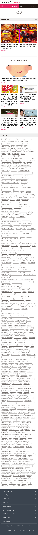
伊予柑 (10, 325)
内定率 (15, 332)
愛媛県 (27, 381)
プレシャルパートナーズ (24, 272)
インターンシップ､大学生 (8, 180)
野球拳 (18, 470)
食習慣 (9, 480)
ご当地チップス (26, 221)
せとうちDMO (14, 245)
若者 (16, 449)
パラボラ (24, 265)
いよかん (30, 173)
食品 (31, 478)
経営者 (4, 446)
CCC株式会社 (6, 146)
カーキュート (6, 197)
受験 (15, 340)
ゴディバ (11, 214)
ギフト (31, 202)
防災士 (29, 475)
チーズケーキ (21, 250)
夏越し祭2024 (18, 357)
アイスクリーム (13, 168)
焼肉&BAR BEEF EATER (17, 434)
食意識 (4, 480)
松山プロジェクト (22, 410)
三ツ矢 (31, 318)
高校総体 (21, 483)
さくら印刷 (17, 226)
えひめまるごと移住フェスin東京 (10, 187)
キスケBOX (25, 199)
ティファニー (12, 255)
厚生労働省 (32, 337)
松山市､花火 (5, 415)
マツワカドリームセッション (17, 301)
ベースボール (23, 282)
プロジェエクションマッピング (10, 279)
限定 (4, 478)
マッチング (16, 296)
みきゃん (32, 303)
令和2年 (4, 325)
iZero (20, 151)
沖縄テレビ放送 (25, 427)
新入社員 (5, 398)
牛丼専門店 (9, 437)
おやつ (22, 192)
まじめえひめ (17, 291)
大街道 (4, 361)
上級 (23, 320)
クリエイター (24, 211)
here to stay (6, 151)
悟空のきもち (11, 378)
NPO (17, 156)
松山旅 (12, 417)
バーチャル (23, 262)
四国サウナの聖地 (30, 345)
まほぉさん (15, 303)
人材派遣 (17, 323)
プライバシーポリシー (27, 526)
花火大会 (5, 449)
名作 (16, 342)
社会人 (4, 441)
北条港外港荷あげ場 (7, 337)
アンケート (5, 173)
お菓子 (32, 194)
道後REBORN (13, 461)
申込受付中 (30, 437)
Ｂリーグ (26, 144)
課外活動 (5, 453)
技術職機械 (5, 393)
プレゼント (5, 274)
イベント (23, 173)
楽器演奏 (5, 424)
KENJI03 (26, 151)
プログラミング (15, 277)
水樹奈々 (5, 427)
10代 (4, 139)
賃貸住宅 (28, 453)
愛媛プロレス (13, 381)
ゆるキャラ (24, 308)
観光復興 (23, 451)
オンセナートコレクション (9, 194)
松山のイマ (6, 499)
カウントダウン (29, 197)
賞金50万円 (5, 456)
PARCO (4, 158)
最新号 (25, 403)
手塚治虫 (10, 391)
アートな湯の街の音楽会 (24, 165)
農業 (20, 458)
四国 (15, 345)
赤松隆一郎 (18, 456)
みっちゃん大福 (6, 306)
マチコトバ (31, 291)
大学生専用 (11, 359)
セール (33, 243)
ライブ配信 (14, 311)
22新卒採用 (10, 141)
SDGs (20, 158)
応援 (31, 376)
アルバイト (14, 170)
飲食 (15, 480)
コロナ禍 (5, 216)
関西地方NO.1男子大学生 (19, 475)
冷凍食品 (31, 332)
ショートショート (14, 236)
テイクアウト (21, 252)
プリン (32, 269)
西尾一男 (11, 451)
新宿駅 (16, 398)
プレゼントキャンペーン (16, 274)
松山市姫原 (29, 415)
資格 (34, 453)
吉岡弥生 (10, 342)
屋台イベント (22, 374)
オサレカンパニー (7, 192)
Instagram (13, 151)
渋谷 (34, 429)
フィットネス (23, 267)
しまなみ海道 (23, 231)
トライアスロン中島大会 (15, 260)
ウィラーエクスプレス (22, 180)
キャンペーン (6, 206)
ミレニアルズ (15, 306)
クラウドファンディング (24, 206)
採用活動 (20, 393)
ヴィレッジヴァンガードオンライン (11, 182)
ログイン (6, 495)
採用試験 (27, 393)
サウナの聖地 (28, 223)
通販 (31, 458)
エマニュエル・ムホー (8, 190)
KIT (9, 153)
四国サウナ (21, 345)
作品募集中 (5, 330)
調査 (10, 453)
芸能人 (10, 449)
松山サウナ (19, 407)
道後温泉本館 (20, 468)
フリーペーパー (16, 269)
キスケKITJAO (6, 202)
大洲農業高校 (31, 359)
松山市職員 (5, 417)
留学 (10, 439)
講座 (15, 453)
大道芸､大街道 (20, 361)
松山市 (33, 412)
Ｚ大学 (15, 165)
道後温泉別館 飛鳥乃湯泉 (8, 468)
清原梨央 (28, 429)
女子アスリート (6, 366)
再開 (21, 332)
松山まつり (31, 410)
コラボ (17, 214)
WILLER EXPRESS (7, 163)
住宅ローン (23, 328)
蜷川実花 (28, 449)
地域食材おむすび (19, 349)
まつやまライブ (19, 299)
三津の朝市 (11, 320)
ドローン (31, 260)
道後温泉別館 (29, 466)
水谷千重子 (11, 427)
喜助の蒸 (5, 345)
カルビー (12, 199)
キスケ (18, 199)
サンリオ (19, 228)
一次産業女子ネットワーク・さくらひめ (18, 318)
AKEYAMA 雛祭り (6, 144)
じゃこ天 (5, 233)
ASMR (14, 144)
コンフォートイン (21, 216)
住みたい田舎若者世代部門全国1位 (11, 328)
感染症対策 (28, 388)
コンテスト (11, 216)
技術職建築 (25, 391)
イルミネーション (7, 175)
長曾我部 (33, 473)
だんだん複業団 (12, 250)
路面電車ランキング (7, 458)
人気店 (23, 323)
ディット (5, 255)
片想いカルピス (28, 434)
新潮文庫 (23, 398)
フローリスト (6, 277)
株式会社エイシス (7, 422)
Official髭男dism (29, 156)
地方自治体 (5, 352)
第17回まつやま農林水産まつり (24, 444)
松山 (29, 405)
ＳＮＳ (26, 158)
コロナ (23, 214)
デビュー (23, 257)
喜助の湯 (28, 342)
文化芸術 (24, 395)
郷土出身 (27, 468)
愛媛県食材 (20, 388)
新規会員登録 (8, 491)
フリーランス (25, 269)
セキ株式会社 (6, 245)
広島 (18, 376)
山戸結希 (29, 374)
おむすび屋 (16, 192)
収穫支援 (9, 340)
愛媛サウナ (5, 381)
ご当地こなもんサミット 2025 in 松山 (11, 221)
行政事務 (5, 451)
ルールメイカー (23, 311)
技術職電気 (13, 393)
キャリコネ (14, 204)
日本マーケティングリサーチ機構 (15, 400)
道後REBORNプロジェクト (25, 461)
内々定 (9, 332)
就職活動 (14, 374)
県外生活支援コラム (8, 510)
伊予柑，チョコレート (20, 325)
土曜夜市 (27, 347)
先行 (27, 330)
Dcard (12, 146)
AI (22, 141)
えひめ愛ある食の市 (25, 187)
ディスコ (28, 252)
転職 (15, 458)
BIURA (19, 144)
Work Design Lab (17, 163)
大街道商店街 (11, 361)
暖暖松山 (20, 403)
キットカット (24, 202)
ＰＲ (10, 158)
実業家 (32, 369)
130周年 (9, 139)
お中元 (26, 194)
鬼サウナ (5, 485)
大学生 (4, 359)
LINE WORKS (16, 153)
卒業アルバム (17, 337)
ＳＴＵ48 (32, 158)
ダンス (4, 250)
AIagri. (26, 141)
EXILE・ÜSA (21, 148)
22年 (4, 141)
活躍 (22, 429)
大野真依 (11, 364)
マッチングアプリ (25, 296)
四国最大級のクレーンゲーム (16, 347)
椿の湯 (29, 422)
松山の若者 (5, 410)
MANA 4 (23, 153)
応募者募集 (24, 376)
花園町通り (29, 446)
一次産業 (5, 318)
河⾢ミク (5, 429)
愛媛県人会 (26, 383)
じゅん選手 (5, 236)
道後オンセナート (17, 463)
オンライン (20, 194)
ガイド (12, 197)
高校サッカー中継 (7, 483)
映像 (4, 403)
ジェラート (5, 231)
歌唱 (25, 424)
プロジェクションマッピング (26, 279)
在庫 (33, 347)
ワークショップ (6, 315)
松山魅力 (5, 420)
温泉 (4, 432)
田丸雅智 (23, 437)
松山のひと (26, 407)
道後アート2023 (6, 463)
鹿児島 (30, 485)
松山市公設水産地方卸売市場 (17, 415)
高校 (29, 480)
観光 (17, 451)
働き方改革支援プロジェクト (17, 330)
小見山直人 (30, 371)
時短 (14, 403)
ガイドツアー (20, 197)
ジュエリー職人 (25, 233)
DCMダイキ (19, 146)
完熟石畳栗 (25, 369)
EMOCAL (13, 148)
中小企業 (28, 320)
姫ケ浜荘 (14, 366)
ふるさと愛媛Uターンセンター (10, 272)
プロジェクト (6, 282)
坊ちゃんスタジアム (15, 352)
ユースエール (32, 306)
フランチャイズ (6, 269)
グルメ (30, 211)
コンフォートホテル (20, 219)
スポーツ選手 (26, 243)
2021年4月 (21, 139)
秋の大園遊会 (23, 441)
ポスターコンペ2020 (17, 284)
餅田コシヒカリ (22, 480)
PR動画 (15, 158)
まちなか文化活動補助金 (8, 294)
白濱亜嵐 (16, 439)
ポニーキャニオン (7, 289)
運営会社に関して (10, 526)
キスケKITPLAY (15, 202)
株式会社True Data (29, 420)
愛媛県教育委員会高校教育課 (26, 386)
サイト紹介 (14, 223)
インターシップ (28, 175)
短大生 (30, 439)
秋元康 (30, 441)
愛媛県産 (5, 388)
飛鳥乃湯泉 (25, 478)
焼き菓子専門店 (6, 434)
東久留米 (13, 405)
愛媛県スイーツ (6, 383)
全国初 (4, 332)
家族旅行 (5, 371)
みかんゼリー (24, 303)
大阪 (17, 364)
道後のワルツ (6, 466)
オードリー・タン (20, 190)
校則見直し (20, 420)
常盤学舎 (12, 376)
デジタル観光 (6, 257)
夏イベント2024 (31, 354)
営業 (10, 345)
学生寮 (12, 369)
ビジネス (15, 267)
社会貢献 (10, 441)
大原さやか (26, 357)
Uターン (23, 160)
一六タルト (29, 315)
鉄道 (8, 473)
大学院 (17, 359)
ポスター (31, 282)
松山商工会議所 (13, 412)
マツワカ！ (5, 301)
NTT (22, 156)
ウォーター (24, 182)
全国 (32, 330)
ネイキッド (16, 262)
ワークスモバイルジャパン (18, 315)
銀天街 (13, 473)
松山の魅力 (13, 410)
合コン (4, 342)
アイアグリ (5, 168)
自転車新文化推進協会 (19, 446)
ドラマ (24, 260)
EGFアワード (6, 148)
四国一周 (5, 347)
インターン (14, 177)
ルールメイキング (7, 313)
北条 (23, 335)
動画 (11, 335)
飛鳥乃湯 (18, 478)
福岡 (16, 441)
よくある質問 (6, 518)
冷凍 (25, 332)
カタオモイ (5, 199)
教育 (13, 395)
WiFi (33, 160)
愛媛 (18, 378)
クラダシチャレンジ (7, 209)
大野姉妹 (5, 364)
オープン (28, 190)
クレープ (5, 214)
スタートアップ (6, 240)
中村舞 (4, 323)
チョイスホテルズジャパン (9, 252)
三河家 (4, 320)
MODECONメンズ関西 (8, 156)
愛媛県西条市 (12, 388)
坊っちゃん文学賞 (15, 354)
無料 (19, 432)
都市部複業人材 (6, 470)
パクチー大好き (6, 265)
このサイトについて (8, 514)
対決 (10, 371)
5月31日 (17, 141)
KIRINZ (4, 153)
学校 (25, 366)
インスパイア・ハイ (18, 175)
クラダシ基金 (17, 209)
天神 (22, 364)
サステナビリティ (26, 226)
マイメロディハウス (24, 289)
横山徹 (19, 424)
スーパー (23, 236)
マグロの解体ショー (7, 291)
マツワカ (27, 299)
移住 (4, 444)
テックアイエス (14, 257)
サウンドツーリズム (7, 226)
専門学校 (16, 371)
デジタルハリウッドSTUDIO (24, 255)
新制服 (10, 398)
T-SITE (4, 160)
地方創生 (32, 349)
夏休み (4, 357)
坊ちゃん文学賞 (25, 352)
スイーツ (23, 238)
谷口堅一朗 (21, 453)
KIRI (32, 151)
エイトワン (15, 185)
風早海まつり (10, 478)
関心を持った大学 (7, 475)
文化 (18, 395)
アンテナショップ (14, 173)
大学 (33, 357)
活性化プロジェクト (14, 429)
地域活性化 (9, 349)
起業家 (30, 456)
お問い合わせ (6, 521)
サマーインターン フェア (8, 228)
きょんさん (13, 206)
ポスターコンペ (6, 284)
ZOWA (4, 165)
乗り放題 (10, 323)
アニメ (29, 168)
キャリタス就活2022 (24, 204)
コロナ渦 (29, 214)
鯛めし (24, 485)
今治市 (29, 323)
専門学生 (23, 371)
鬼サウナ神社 (12, 485)
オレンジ (29, 192)
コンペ (28, 219)
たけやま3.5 (17, 248)
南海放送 (25, 337)
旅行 (4, 400)
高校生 (15, 483)
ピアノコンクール (7, 267)
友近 (4, 340)
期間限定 (32, 403)
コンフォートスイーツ (8, 219)
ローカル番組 (16, 313)
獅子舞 (16, 437)
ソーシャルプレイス (7, 248)
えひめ (22, 185)
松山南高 (5, 412)
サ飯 (24, 228)
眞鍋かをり (23, 439)
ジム (30, 231)
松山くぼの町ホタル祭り (8, 407)
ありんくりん (6, 170)
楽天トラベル (12, 424)
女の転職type (28, 364)
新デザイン (31, 395)
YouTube (29, 163)
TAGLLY (10, 160)
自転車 (9, 446)
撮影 (33, 393)
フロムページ (14, 282)
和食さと (22, 342)
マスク (24, 291)
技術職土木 (17, 391)
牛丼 (4, 437)
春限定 (8, 403)
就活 (4, 374)
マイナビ (15, 289)
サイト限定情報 (7, 506)
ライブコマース (6, 311)
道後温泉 (21, 466)
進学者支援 (5, 461)
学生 (29, 366)
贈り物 (12, 456)
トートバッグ (31, 257)
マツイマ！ (25, 294)
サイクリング (6, 223)
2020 (15, 139)
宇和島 (18, 369)
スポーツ (14, 240)
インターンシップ (24, 177)
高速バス (28, 483)
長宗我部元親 (25, 473)
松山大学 (27, 412)
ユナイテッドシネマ (7, 308)
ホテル (23, 286)
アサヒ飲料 (22, 168)
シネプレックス (14, 231)
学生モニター (6, 369)
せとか (33, 245)
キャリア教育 (6, 204)
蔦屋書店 (22, 449)
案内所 (23, 422)
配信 (13, 470)
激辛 (8, 432)
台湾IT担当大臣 (29, 340)
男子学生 (5, 439)
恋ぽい (4, 378)
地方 (27, 349)
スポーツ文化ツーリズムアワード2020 (11, 243)
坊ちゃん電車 (6, 354)
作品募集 (31, 328)
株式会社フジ (16, 422)
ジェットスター (31, 228)
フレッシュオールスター (29, 274)
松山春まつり (19, 417)
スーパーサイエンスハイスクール (10, 238)
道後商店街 (14, 466)
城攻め (23, 354)
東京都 (24, 405)
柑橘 (10, 420)
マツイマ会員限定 (7, 296)
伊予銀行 (29, 325)
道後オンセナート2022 (28, 463)
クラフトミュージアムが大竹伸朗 (10, 211)
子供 (20, 366)
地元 (4, 349)
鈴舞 (4, 473)
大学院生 (24, 359)
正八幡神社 (31, 424)
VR (28, 160)
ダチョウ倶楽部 (26, 248)
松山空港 (27, 417)
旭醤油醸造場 (28, 400)
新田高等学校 (30, 398)
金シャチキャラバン (27, 470)
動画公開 (17, 335)
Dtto (26, 146)
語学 (28, 451)
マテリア (28, 301)
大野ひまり (28, 361)
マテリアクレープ (7, 303)
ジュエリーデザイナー (14, 233)
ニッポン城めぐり (7, 262)
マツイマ (19, 294)
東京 (19, 405)
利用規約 (18, 526)
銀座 (19, 473)
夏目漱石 (10, 357)
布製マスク (5, 376)
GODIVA (28, 148)
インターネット (6, 177)
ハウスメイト (32, 262)
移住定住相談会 (10, 444)
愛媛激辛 (21, 381)
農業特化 (26, 458)
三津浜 (17, 320)
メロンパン (23, 306)
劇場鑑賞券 (5, 335)
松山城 (20, 412)
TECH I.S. (16, 160)
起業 (25, 456)
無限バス (24, 432)
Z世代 (9, 165)
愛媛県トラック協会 (17, 383)
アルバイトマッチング (24, 170)
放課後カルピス (6, 395)
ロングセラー (25, 313)
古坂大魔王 (21, 340)
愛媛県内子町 (14, 386)
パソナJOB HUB (16, 265)
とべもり (5, 260)
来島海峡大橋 (6, 405)
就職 (8, 374)
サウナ (20, 223)
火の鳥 (13, 432)
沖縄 (18, 427)
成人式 (4, 391)
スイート (29, 238)
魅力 (19, 485)
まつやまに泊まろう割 (8, 299)
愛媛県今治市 (6, 386)
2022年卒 (28, 139)
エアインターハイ (7, 185)
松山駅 (33, 417)
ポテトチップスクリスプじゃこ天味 (11, 286)
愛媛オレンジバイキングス (28, 378)
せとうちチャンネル (25, 245)
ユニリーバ (17, 308)
